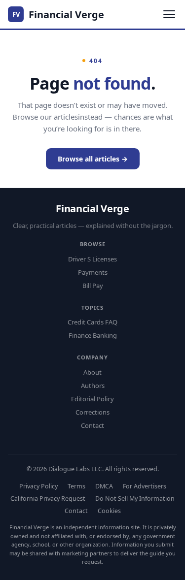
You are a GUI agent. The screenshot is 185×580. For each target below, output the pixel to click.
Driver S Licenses (92, 259)
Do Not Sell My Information (135, 498)
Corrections (92, 412)
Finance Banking (93, 335)
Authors (93, 385)
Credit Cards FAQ (92, 322)
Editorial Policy (92, 398)
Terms (76, 486)
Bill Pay (92, 285)
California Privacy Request (47, 498)
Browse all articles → (93, 158)
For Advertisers (144, 486)
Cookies (109, 511)
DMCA (104, 486)
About (92, 372)
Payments (93, 272)
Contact (92, 425)
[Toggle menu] (169, 14)
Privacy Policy (38, 486)
